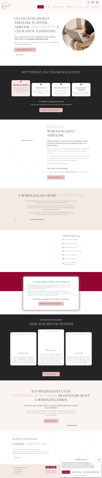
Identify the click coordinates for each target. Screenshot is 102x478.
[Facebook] (92, 2)
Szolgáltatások (57, 7)
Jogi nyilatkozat (18, 471)
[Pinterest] (52, 467)
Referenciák (70, 7)
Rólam (47, 7)
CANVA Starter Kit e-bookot (20, 453)
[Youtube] (55, 467)
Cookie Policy (76, 475)
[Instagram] (88, 2)
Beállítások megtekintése (91, 472)
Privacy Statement (83, 475)
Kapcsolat (95, 7)
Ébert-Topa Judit (51, 350)
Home (40, 7)
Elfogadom (66, 472)
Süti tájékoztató (18, 469)
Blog (80, 7)
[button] (99, 459)
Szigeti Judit (79, 353)
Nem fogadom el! (76, 472)
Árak (87, 7)
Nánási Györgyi (23, 353)
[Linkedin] (97, 2)
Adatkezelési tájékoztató (21, 467)
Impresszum (17, 473)
